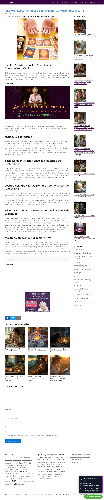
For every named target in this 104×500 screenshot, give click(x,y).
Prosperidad (17, 471)
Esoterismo (55, 2)
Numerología (73, 2)
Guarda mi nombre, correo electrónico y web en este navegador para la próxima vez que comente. (32, 435)
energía (29, 460)
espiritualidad (9, 465)
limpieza (21, 467)
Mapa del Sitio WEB (75, 462)
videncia (13, 483)
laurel (9, 467)
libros (59, 242)
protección (26, 471)
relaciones (30, 473)
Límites (14, 469)
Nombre (8, 409)
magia (18, 469)
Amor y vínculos (79, 249)
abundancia (8, 457)
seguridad (7, 481)
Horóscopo (64, 2)
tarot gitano (27, 481)
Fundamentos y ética (81, 266)
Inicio (6, 16)
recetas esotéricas (22, 473)
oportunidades (8, 471)
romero (26, 478)
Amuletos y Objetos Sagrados (83, 253)
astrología (27, 457)
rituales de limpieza (28, 476)
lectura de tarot (15, 467)
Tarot (86, 2)
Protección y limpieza (81, 298)
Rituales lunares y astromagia (83, 302)
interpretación (21, 465)
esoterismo (24, 462)
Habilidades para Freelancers (83, 269)
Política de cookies (75, 459)
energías (16, 463)
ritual (6, 476)
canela (14, 460)
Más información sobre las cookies (80, 457)
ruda (30, 478)
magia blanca (24, 469)
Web (6, 426)
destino (24, 460)
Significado (93, 2)
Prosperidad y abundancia (82, 295)
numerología (9, 77)
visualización (21, 484)
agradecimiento (15, 457)
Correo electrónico (12, 418)
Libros (81, 2)
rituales (12, 476)
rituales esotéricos (10, 478)
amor (21, 457)
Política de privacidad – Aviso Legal (80, 454)
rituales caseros (20, 476)
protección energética (11, 473)
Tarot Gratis (9, 2)
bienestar (8, 460)
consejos (18, 460)
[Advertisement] (37, 278)
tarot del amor (20, 481)
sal (32, 478)
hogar (14, 465)
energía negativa (9, 463)
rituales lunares (20, 478)
